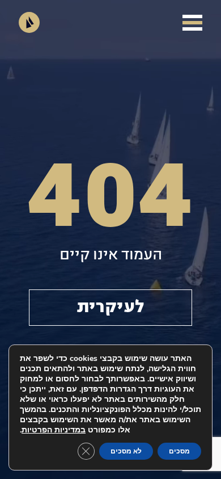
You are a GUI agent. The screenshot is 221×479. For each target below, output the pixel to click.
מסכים (179, 451)
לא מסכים (126, 451)
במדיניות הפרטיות (54, 430)
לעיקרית (110, 308)
